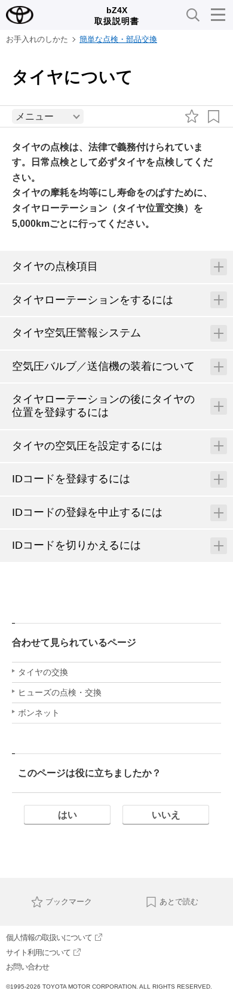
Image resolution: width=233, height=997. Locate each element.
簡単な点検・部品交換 (118, 39)
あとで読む (179, 901)
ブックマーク (68, 901)
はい (67, 815)
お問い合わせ (27, 966)
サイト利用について (38, 952)
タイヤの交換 (43, 672)
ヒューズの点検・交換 (60, 692)
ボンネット (39, 713)
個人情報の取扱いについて (49, 937)
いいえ (166, 815)
